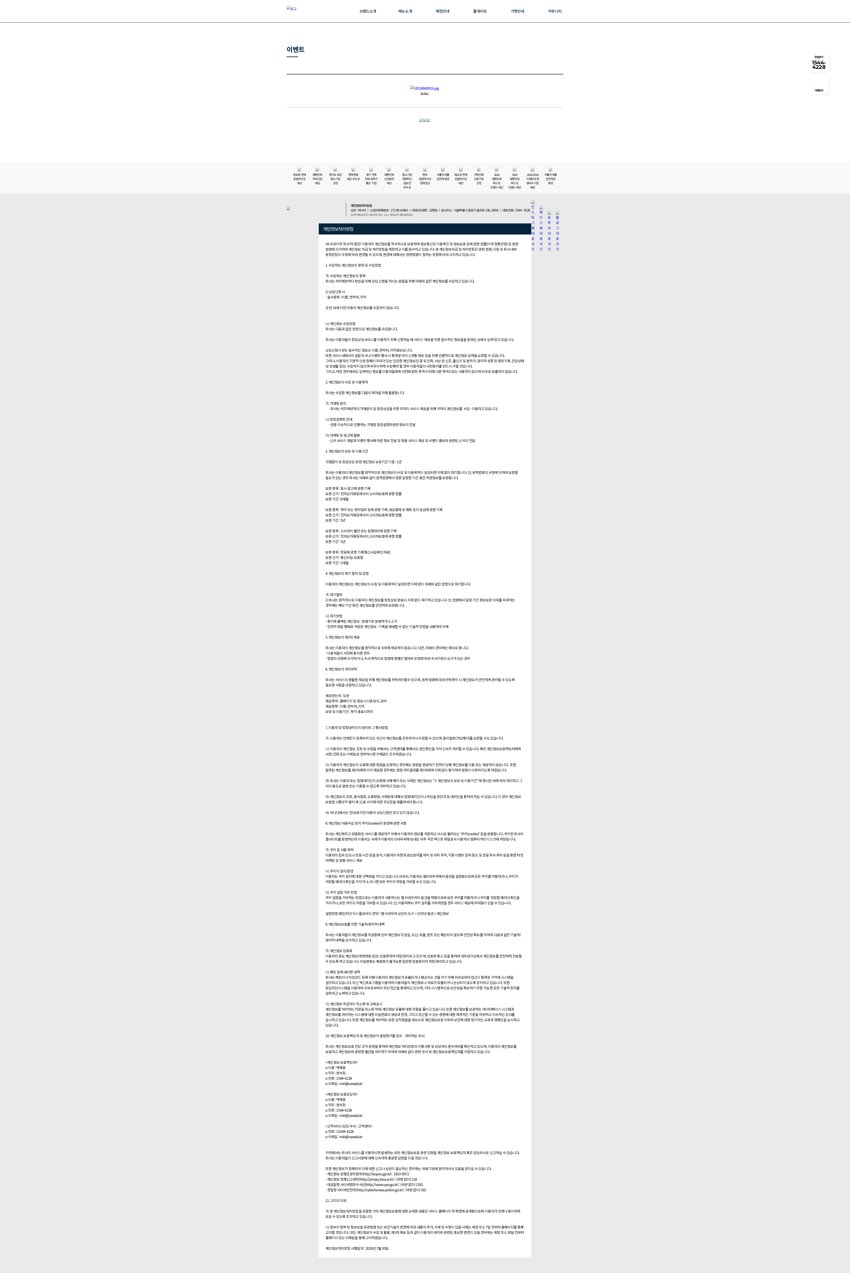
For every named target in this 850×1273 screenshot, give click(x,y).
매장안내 (442, 11)
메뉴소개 (405, 11)
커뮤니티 (554, 11)
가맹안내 (517, 11)
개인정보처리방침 (361, 205)
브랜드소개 (367, 11)
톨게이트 (480, 11)
